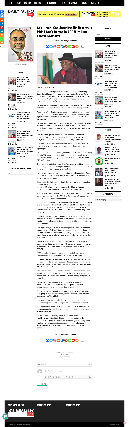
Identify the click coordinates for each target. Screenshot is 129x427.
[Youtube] (73, 45)
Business (37, 3)
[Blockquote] (61, 377)
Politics (27, 3)
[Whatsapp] (69, 45)
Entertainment (50, 3)
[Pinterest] (66, 45)
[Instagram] (54, 45)
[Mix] (2, 35)
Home (11, 3)
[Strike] (53, 377)
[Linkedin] (62, 45)
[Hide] (1, 46)
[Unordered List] (59, 377)
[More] (77, 45)
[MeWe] (2, 31)
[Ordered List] (56, 377)
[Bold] (45, 377)
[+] (72, 377)
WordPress (118, 424)
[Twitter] (51, 45)
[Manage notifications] (124, 422)
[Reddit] (58, 45)
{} (69, 377)
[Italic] (48, 377)
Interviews (73, 3)
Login (90, 365)
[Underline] (51, 377)
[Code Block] (64, 377)
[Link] (66, 377)
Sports (62, 3)
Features (84, 3)
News (19, 3)
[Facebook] (47, 45)
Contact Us (95, 3)
